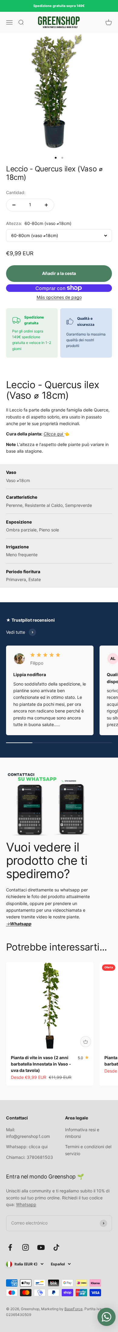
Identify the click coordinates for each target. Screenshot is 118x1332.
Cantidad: (15, 192)
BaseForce (73, 1309)
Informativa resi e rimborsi (82, 1133)
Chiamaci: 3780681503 (29, 1157)
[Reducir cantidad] (13, 205)
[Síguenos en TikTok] (56, 1247)
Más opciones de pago (59, 297)
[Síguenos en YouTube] (41, 1247)
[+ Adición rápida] (85, 1041)
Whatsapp (26, 1204)
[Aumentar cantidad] (46, 205)
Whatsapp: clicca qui (27, 1146)
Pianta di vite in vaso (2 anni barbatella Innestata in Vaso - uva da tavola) (41, 1064)
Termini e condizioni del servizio (88, 1150)
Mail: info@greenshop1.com (28, 1133)
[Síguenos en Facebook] (10, 1247)
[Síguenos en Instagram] (25, 1247)
